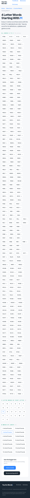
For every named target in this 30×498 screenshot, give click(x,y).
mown (20, 336)
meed (19, 158)
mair (11, 67)
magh (12, 55)
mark (5, 101)
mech (12, 154)
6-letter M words (7, 436)
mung (21, 363)
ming (5, 230)
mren (5, 344)
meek (5, 162)
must (12, 386)
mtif (4, 352)
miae (4, 204)
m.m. (25, 36)
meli (12, 169)
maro (20, 101)
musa (12, 374)
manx (12, 89)
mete (5, 196)
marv (5, 108)
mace (13, 44)
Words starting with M (12, 473)
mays (5, 135)
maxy (5, 131)
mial (11, 204)
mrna (12, 344)
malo (5, 78)
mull (19, 359)
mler (19, 257)
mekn (11, 165)
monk (5, 302)
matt (5, 124)
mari (19, 97)
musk (5, 382)
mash (19, 112)
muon (5, 371)
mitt (25, 253)
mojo (12, 283)
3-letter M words (19, 428)
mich (19, 207)
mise (11, 249)
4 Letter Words (18, 8)
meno (5, 181)
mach (20, 44)
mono (13, 302)
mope (12, 314)
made (5, 52)
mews (12, 200)
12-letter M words (7, 448)
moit (19, 280)
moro (12, 321)
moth (20, 329)
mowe (12, 336)
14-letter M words (7, 452)
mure (20, 371)
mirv (12, 245)
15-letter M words (20, 452)
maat (19, 40)
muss (5, 386)
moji (5, 283)
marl (12, 101)
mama (5, 82)
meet (19, 162)
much (5, 356)
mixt (5, 257)
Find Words (15, 0)
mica (5, 207)
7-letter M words (19, 436)
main (5, 67)
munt (19, 367)
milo (25, 219)
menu (12, 181)
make (5, 70)
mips (19, 238)
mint (5, 238)
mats (19, 120)
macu (20, 48)
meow (20, 181)
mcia (11, 139)
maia (20, 59)
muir (4, 359)
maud (12, 124)
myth (12, 393)
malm (18, 74)
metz (19, 196)
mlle (5, 260)
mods (5, 276)
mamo (12, 82)
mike (12, 215)
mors (20, 321)
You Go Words (4, 2)
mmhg (5, 264)
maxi (19, 128)
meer (12, 162)
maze (12, 135)
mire (11, 241)
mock (12, 272)
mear (12, 150)
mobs (5, 272)
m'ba (5, 36)
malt (19, 78)
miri (18, 241)
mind (12, 226)
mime (11, 222)
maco (13, 48)
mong (20, 298)
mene (19, 177)
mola (5, 287)
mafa (19, 52)
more (20, 317)
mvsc (20, 390)
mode (20, 272)
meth (12, 196)
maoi (5, 93)
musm (12, 382)
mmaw (20, 260)
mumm (5, 363)
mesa (19, 188)
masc (12, 112)
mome (19, 295)
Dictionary (15, 4)
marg (12, 97)
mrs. (19, 344)
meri (12, 184)
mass (12, 116)
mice (12, 207)
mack (5, 48)
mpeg (13, 340)
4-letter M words (7, 432)
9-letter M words (19, 440)
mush (19, 378)
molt (5, 295)
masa (5, 112)
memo (19, 173)
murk (5, 374)
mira (4, 241)
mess (12, 192)
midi (12, 211)
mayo (20, 131)
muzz (12, 390)
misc (5, 249)
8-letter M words (7, 440)
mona (12, 298)
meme (12, 173)
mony (12, 306)
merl (5, 188)
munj (12, 367)
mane (5, 86)
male (21, 70)
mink (5, 234)
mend (12, 177)
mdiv (5, 143)
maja (18, 67)
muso (20, 382)
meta (19, 192)
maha (5, 59)
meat (5, 154)
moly (12, 295)
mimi (18, 222)
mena (5, 177)
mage (5, 55)
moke (20, 283)
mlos (12, 260)
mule (11, 359)
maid (5, 63)
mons (21, 302)
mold (12, 287)
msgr (19, 348)
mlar (12, 257)
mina (5, 226)
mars (13, 105)
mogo (12, 276)
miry (18, 245)
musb (20, 374)
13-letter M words (20, 448)
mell (19, 169)
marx (12, 108)
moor (20, 310)
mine (19, 226)
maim (18, 63)
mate (5, 120)
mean (5, 150)
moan (12, 268)
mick (5, 211)
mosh (12, 325)
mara (12, 93)
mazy (20, 135)
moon (12, 310)
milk (11, 219)
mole (20, 287)
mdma (12, 143)
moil (5, 280)
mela (19, 165)
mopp (20, 314)
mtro (18, 352)
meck (20, 154)
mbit (4, 139)
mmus (21, 264)
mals (12, 78)
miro (5, 245)
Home (3, 8)
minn (12, 234)
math (12, 120)
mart (20, 105)
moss (20, 325)
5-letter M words (19, 432)
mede (12, 158)
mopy (5, 317)
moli (5, 291)
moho (20, 276)
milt (4, 222)
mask (5, 116)
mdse (5, 146)
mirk (25, 241)
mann (19, 86)
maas (12, 40)
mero (12, 188)
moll (12, 291)
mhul (20, 200)
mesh (5, 192)
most (5, 329)
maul (5, 128)
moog (5, 310)
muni (5, 367)
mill (18, 219)
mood (20, 306)
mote (12, 329)
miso (18, 249)
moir (12, 280)
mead (12, 146)
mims (25, 222)
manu (5, 89)
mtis (11, 352)
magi (20, 55)
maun (12, 128)
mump (13, 363)
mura (12, 371)
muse (12, 378)
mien (19, 211)
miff (5, 215)
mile (4, 219)
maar (5, 40)
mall (11, 74)
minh (12, 230)
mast (20, 116)
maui (19, 124)
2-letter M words (7, 428)
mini (18, 230)
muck (13, 356)
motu (12, 333)
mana (20, 82)
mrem (20, 340)
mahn (12, 59)
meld (5, 169)
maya (12, 131)
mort (5, 325)
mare (5, 97)
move (5, 336)
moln (19, 291)
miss (5, 253)
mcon (18, 139)
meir (4, 165)
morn (5, 321)
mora (13, 317)
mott (5, 333)
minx (11, 238)
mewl (5, 200)
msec (12, 348)
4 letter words (10, 467)
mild (19, 215)
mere (5, 184)
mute (19, 386)
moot (5, 314)
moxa (5, 340)
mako (13, 70)
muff (21, 356)
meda (5, 158)
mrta (5, 348)
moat (20, 268)
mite (18, 253)
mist (11, 253)
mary (20, 108)
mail (11, 63)
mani (12, 86)
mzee (20, 393)
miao (18, 204)
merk (19, 184)
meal (19, 146)
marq (5, 105)
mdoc (20, 143)
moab (5, 268)
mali (4, 74)
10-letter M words (7, 444)
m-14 (11, 36)
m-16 (18, 36)
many (20, 89)
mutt (5, 390)
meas (19, 150)
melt (5, 173)
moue (20, 333)
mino (19, 234)
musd (5, 378)
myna (5, 393)
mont (5, 306)
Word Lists (23, 0)
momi (5, 298)
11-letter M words (20, 444)
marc (19, 93)
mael (12, 52)
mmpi (13, 264)
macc (5, 44)
